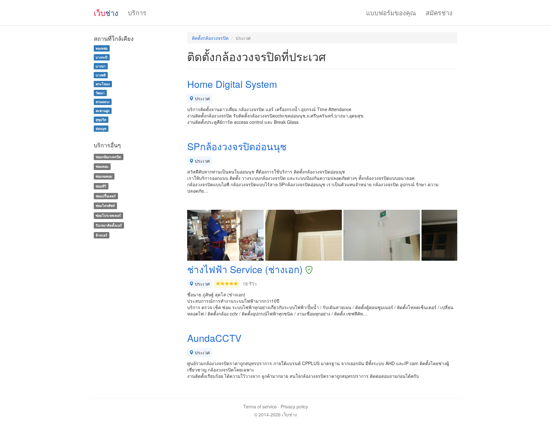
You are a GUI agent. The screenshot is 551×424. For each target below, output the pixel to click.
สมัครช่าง (439, 12)
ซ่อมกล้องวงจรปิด (108, 156)
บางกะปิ (101, 57)
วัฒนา (100, 92)
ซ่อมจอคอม (104, 176)
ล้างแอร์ (101, 235)
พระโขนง (103, 83)
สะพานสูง (102, 110)
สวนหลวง (102, 101)
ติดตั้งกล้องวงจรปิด (210, 38)
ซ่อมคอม (102, 166)
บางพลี (101, 75)
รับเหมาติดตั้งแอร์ (109, 225)
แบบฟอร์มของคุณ (391, 12)
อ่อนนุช (101, 128)
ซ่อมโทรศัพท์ (105, 205)
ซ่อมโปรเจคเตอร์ (108, 215)
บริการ (137, 12)
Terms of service (260, 406)
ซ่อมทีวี (101, 186)
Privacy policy (294, 406)
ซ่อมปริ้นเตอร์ (106, 196)
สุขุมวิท (101, 119)
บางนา (101, 66)
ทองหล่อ (101, 48)
